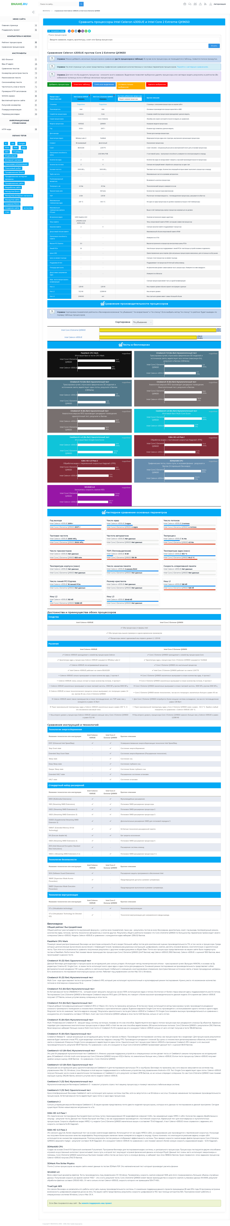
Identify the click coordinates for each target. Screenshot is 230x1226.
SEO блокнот (7, 59)
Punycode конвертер (11, 105)
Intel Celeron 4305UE (81, 97)
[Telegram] (76, 31)
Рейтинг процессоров (12, 42)
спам (7, 212)
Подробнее (81, 104)
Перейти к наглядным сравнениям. (192, 67)
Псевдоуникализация (11, 110)
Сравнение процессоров (13, 47)
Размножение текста (11, 78)
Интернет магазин (13, 160)
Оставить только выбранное (125, 85)
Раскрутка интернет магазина (18, 196)
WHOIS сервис (8, 96)
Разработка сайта (13, 187)
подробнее (126, 353)
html (7, 148)
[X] (79, 31)
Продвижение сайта (14, 183)
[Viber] (82, 31)
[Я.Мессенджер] (89, 31)
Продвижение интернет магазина (16, 177)
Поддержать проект (11, 30)
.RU (19, 4)
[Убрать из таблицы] (89, 95)
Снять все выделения (104, 84)
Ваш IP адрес (7, 64)
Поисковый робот (13, 168)
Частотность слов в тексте (13, 87)
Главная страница (10, 25)
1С (6, 143)
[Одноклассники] (72, 31)
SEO (7, 152)
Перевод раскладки (11, 114)
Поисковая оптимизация (16, 164)
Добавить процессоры (59, 84)
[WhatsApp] (86, 31)
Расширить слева (57, 31)
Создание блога (12, 204)
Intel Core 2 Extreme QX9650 (103, 97)
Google (22, 143)
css (12, 143)
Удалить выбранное (157, 84)
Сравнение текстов (10, 69)
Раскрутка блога (12, 191)
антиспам (28, 208)
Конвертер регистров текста (15, 73)
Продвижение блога (14, 172)
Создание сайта (12, 208)
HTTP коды (6, 129)
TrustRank (17, 152)
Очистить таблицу (82, 84)
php (24, 148)
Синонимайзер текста (12, 82)
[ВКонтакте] (69, 31)
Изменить (81, 99)
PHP (15, 148)
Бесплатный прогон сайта (13, 100)
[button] (217, 4)
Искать (214, 46)
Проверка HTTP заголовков (14, 91)
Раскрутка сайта (12, 200)
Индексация (10, 156)
